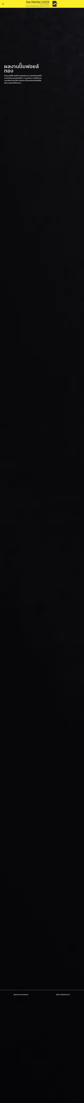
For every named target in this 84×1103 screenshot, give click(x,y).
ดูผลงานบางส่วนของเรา (21, 994)
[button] (3, 4)
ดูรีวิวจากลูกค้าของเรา (63, 994)
